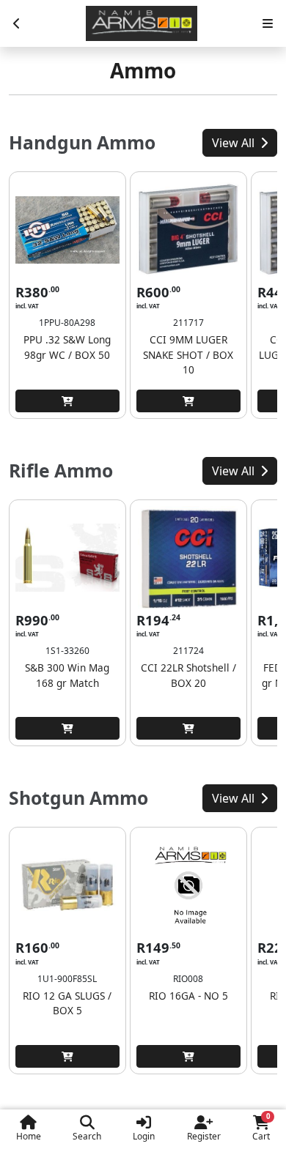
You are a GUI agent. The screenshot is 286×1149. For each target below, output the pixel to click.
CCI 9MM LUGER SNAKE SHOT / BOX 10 (188, 354)
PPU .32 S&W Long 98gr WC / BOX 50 (67, 346)
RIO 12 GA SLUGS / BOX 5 (67, 1003)
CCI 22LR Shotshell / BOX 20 (188, 675)
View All (234, 143)
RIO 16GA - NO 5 (188, 996)
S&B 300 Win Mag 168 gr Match (67, 675)
